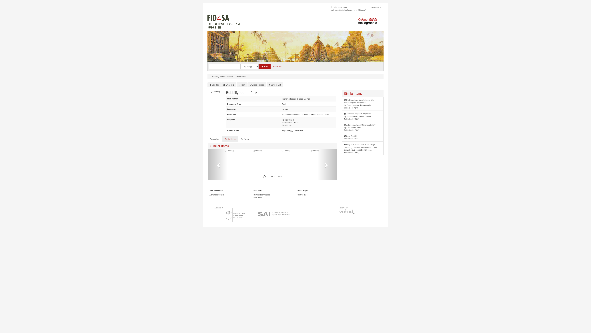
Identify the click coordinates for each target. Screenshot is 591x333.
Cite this (215, 84)
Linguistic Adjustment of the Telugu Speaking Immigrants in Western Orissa (360, 145)
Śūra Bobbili (351, 136)
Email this (230, 84)
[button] (217, 164)
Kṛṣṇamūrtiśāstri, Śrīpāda (292, 98)
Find (265, 66)
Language (375, 7)
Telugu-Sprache (289, 119)
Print (243, 84)
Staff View (245, 139)
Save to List (276, 84)
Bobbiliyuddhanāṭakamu (222, 76)
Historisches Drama (290, 122)
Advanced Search (216, 194)
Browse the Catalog (261, 194)
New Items (257, 197)
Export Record (258, 84)
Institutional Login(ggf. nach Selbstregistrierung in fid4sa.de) (348, 8)
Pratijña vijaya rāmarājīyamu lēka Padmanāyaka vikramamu (359, 101)
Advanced (277, 66)
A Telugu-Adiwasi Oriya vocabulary (361, 124)
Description (214, 139)
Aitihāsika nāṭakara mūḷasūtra (358, 113)
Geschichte (286, 125)
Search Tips (303, 194)
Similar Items (230, 139)
